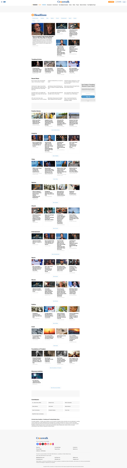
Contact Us (75, 447)
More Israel (55, 345)
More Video (55, 179)
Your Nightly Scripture (63, 4)
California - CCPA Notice (41, 450)
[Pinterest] (40, 444)
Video (74, 4)
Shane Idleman (35, 406)
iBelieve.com (75, 457)
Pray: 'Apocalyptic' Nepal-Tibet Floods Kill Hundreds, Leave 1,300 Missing (71, 93)
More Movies (55, 301)
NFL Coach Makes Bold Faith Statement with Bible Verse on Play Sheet (55, 93)
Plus (40, 4)
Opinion (52, 18)
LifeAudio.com (57, 459)
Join (111, 1)
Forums (44, 4)
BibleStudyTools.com (40, 457)
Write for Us (75, 449)
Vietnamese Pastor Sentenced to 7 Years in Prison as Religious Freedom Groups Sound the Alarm (72, 82)
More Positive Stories (56, 129)
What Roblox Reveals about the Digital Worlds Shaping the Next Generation (55, 99)
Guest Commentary (36, 410)
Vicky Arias (67, 410)
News (70, 4)
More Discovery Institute (55, 387)
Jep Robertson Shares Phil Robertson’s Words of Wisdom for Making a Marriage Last (55, 87)
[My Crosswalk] (118, 2)
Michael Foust (51, 402)
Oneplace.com (75, 459)
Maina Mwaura (67, 406)
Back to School (83, 4)
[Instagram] (48, 444)
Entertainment (64, 18)
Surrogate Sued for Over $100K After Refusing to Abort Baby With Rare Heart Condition (39, 94)
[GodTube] (53, 444)
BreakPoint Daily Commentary (38, 413)
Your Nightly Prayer (91, 4)
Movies (75, 18)
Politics (33, 20)
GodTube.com (57, 457)
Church (57, 18)
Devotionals (55, 4)
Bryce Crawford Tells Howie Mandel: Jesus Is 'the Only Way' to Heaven (38, 81)
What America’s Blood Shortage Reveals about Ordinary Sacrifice (71, 87)
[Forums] (51, 444)
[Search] (4, 2)
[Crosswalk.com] (63, 2)
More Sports (55, 276)
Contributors (35, 399)
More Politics (55, 323)
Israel (38, 20)
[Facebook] (37, 444)
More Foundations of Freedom (55, 367)
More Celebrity (55, 155)
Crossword (49, 4)
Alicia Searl (51, 406)
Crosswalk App (57, 447)
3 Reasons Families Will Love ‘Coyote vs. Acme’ (55, 81)
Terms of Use (57, 449)
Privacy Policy (38, 449)
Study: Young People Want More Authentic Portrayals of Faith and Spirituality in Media (70, 99)
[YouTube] (45, 444)
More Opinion (55, 202)
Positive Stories (35, 18)
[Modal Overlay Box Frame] (88, 93)
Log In (124, 1)
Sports (70, 18)
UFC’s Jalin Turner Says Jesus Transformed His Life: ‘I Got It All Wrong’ (39, 99)
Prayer (77, 4)
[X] (43, 444)
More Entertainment (55, 254)
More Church (55, 228)
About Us (38, 447)
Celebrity (42, 18)
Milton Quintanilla (68, 402)
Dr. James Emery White (36, 402)
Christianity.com (39, 459)
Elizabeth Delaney (52, 410)
